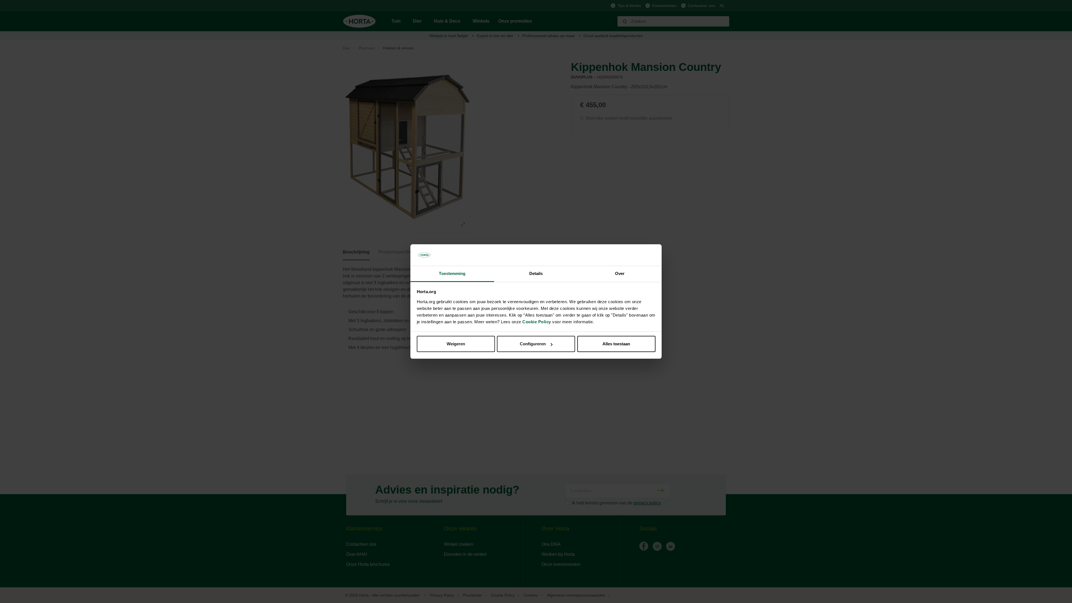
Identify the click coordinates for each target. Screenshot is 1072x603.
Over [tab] (619, 273)
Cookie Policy (536, 321)
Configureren (533, 343)
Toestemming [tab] (452, 273)
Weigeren (456, 343)
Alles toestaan (616, 343)
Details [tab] (536, 273)
